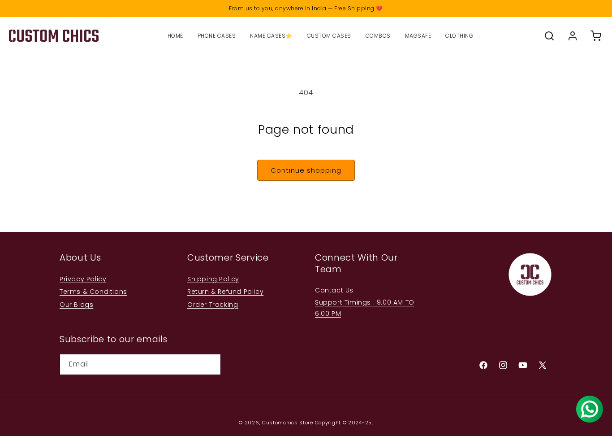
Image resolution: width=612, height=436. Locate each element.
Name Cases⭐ (271, 35)
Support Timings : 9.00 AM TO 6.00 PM (364, 308)
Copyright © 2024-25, (344, 422)
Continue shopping (306, 170)
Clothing (459, 35)
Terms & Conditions (93, 291)
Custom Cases (329, 35)
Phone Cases (217, 35)
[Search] (549, 36)
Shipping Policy (213, 279)
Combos (378, 35)
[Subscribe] (210, 364)
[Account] (572, 36)
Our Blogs (76, 304)
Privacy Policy (83, 279)
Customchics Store (287, 422)
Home (175, 35)
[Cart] (596, 36)
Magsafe (418, 35)
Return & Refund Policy (225, 291)
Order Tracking (212, 304)
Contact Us (334, 290)
